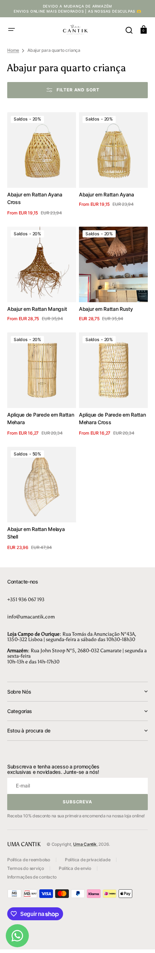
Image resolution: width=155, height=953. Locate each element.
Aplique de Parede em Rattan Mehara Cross (112, 418)
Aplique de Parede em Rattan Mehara (40, 418)
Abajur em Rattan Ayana (106, 194)
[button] (11, 29)
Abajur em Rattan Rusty (106, 309)
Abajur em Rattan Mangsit (37, 309)
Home (13, 50)
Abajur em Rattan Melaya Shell (36, 533)
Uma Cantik (85, 844)
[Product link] (41, 165)
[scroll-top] (140, 938)
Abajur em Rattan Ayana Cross (34, 198)
